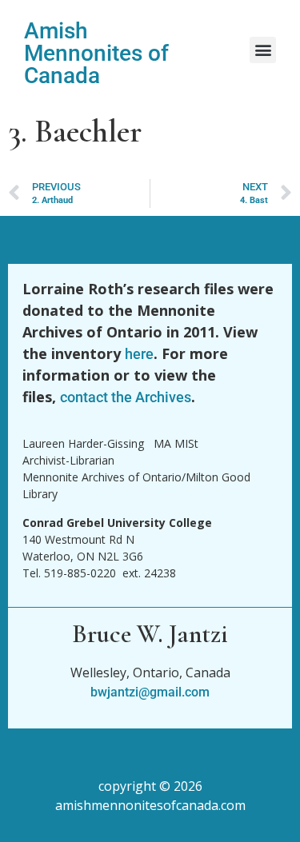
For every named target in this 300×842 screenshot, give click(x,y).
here (139, 353)
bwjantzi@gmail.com (150, 692)
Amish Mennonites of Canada (96, 53)
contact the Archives (125, 397)
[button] (263, 50)
